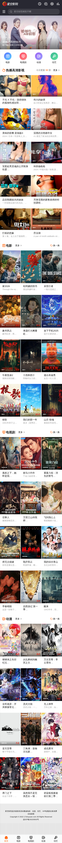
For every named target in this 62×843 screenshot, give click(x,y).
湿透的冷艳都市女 (43, 133)
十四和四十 (29, 375)
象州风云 (7, 330)
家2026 (6, 286)
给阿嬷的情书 (30, 286)
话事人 (5, 517)
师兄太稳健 (8, 562)
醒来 (46, 606)
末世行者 (48, 286)
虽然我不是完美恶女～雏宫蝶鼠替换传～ (30, 796)
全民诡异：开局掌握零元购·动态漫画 (9, 707)
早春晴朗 (7, 606)
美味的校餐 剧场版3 (12, 133)
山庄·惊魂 (49, 419)
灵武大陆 (27, 704)
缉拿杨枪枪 (39, 166)
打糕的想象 (8, 233)
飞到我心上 (50, 517)
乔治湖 (37, 233)
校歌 (4, 419)
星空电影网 (10, 4)
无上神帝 (48, 704)
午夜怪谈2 (7, 375)
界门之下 (7, 793)
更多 (56, 70)
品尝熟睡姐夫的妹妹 (12, 199)
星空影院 (8, 811)
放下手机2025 (51, 330)
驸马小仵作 (29, 473)
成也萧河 (48, 748)
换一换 (55, 245)
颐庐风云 (27, 562)
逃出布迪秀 (50, 375)
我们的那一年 (30, 419)
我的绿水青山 (51, 562)
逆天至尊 (7, 748)
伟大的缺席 (39, 99)
